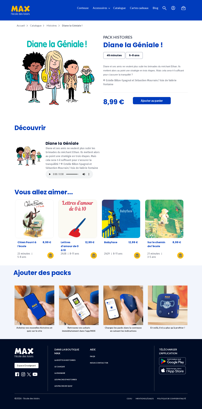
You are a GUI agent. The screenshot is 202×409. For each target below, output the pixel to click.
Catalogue (119, 8)
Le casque (59, 366)
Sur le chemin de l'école (156, 244)
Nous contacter (99, 363)
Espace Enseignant (26, 365)
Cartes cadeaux (139, 8)
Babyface (110, 242)
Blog (155, 8)
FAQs (92, 356)
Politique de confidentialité (171, 398)
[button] (164, 8)
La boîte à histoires (64, 360)
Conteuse (83, 8)
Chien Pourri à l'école (27, 244)
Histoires (52, 25)
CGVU (129, 398)
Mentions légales (145, 398)
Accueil (21, 25)
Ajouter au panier (152, 100)
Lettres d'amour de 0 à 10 (70, 246)
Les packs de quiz (63, 386)
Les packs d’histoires (65, 379)
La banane (59, 373)
